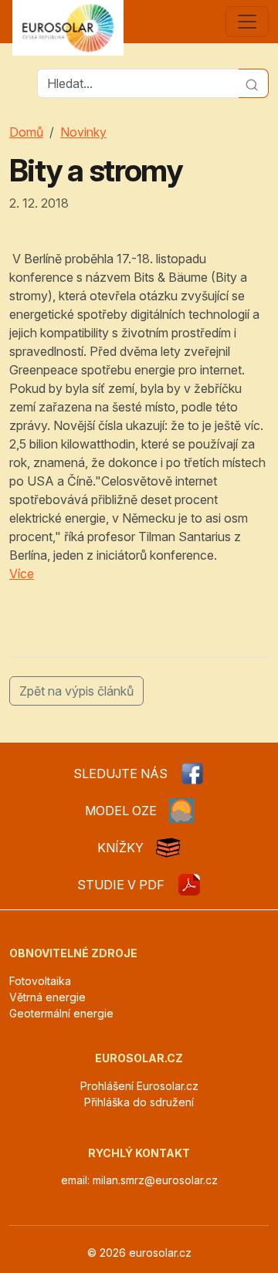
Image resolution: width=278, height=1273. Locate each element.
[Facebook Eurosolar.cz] (192, 773)
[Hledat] (254, 83)
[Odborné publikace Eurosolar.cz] (168, 847)
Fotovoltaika (40, 980)
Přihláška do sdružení (139, 1102)
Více (21, 573)
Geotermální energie (61, 1013)
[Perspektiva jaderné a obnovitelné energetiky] (189, 884)
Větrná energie (47, 997)
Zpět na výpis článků (76, 691)
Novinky (83, 132)
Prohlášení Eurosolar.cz (139, 1085)
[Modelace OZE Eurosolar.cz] (181, 810)
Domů (26, 132)
